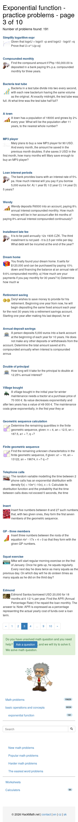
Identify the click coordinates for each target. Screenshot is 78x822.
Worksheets (13, 782)
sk (65, 814)
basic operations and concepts (38, 707)
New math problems (21, 748)
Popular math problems (23, 755)
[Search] (71, 729)
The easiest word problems (25, 771)
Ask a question (25, 644)
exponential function (39, 715)
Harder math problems (22, 763)
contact (46, 814)
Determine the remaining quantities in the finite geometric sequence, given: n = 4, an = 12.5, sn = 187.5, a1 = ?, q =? (38, 427)
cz (60, 814)
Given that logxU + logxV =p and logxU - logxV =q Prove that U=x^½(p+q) (39, 41)
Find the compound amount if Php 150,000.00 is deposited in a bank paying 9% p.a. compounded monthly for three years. (38, 64)
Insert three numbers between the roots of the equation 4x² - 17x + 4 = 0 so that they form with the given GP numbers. (39, 537)
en (54, 814)
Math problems (38, 699)
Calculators (38, 790)
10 (50, 626)
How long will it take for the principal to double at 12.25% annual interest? (38, 370)
